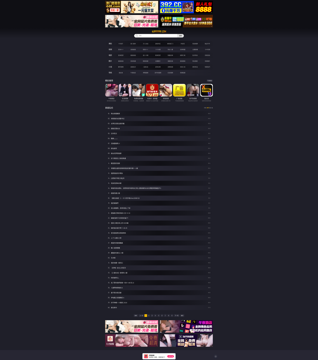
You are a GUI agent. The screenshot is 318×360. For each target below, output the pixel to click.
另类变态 (207, 55)
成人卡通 (145, 55)
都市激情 (120, 67)
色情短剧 (182, 73)
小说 (110, 67)
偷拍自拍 (133, 55)
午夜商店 (133, 73)
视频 (110, 49)
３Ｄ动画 (158, 49)
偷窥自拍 (120, 61)
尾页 (182, 315)
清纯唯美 (182, 61)
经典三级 (182, 55)
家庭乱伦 (133, 67)
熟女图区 (195, 61)
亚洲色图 (133, 61)
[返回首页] (216, 356)
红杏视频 (170, 73)
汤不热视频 (158, 73)
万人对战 (145, 44)
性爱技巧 (207, 67)
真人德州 (133, 44)
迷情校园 (170, 67)
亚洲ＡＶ (120, 49)
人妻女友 (145, 67)
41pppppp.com (159, 31)
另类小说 (182, 67)
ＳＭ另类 (207, 49)
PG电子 (121, 44)
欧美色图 (145, 61)
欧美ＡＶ (145, 49)
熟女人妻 (170, 49)
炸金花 (183, 44)
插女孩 (121, 73)
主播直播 (195, 49)
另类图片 (207, 61)
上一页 (141, 315)
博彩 (110, 44)
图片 (110, 61)
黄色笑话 (195, 67)
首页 (136, 315)
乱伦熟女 (195, 55)
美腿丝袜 (170, 61)
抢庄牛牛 (207, 44)
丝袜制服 (182, 49)
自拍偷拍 (133, 49)
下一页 (176, 315)
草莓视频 (145, 73)
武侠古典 (158, 67)
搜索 (180, 36)
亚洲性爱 (120, 55)
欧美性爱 (158, 55)
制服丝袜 (170, 55)
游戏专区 (158, 44)
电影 (110, 55)
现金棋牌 (195, 44)
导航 (110, 73)
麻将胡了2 (170, 44)
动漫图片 (158, 61)
